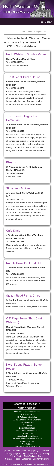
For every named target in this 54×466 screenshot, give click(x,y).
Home (7, 451)
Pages (17, 459)
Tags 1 (17, 453)
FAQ (36, 451)
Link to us (16, 451)
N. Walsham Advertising (27, 417)
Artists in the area (27, 422)
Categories (26, 459)
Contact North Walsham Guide (30, 456)
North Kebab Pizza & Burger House (24, 366)
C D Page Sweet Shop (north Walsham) (25, 320)
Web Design (27, 451)
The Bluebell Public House (23, 77)
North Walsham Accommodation (27, 412)
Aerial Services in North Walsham (27, 420)
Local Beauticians (27, 433)
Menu (48, 21)
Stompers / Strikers (18, 188)
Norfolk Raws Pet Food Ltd (23, 263)
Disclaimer (44, 451)
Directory (8, 453)
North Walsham (18, 6)
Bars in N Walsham (27, 428)
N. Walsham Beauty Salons (27, 436)
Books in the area (27, 441)
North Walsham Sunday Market (26, 54)
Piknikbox (12, 162)
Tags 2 (24, 453)
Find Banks (27, 425)
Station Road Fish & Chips (23, 295)
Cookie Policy (35, 453)
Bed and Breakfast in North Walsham (27, 439)
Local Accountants (27, 414)
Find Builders (27, 444)
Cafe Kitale (13, 230)
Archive (45, 459)
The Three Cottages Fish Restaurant (22, 118)
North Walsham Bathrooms (27, 431)
